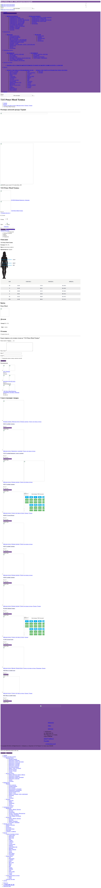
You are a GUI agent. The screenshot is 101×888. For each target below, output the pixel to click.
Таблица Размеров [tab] (7, 233)
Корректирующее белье (16, 42)
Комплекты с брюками (16, 18)
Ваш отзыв (3, 350)
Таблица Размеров (5, 230)
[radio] (8, 219)
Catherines (12, 77)
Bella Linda (13, 74)
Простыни (46, 65)
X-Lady (29, 86)
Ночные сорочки (14, 27)
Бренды (5, 67)
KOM (28, 75)
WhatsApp (90, 3)
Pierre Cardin (31, 85)
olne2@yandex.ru (49, 738)
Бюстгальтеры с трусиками (18, 39)
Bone (11, 75)
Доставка (46, 741)
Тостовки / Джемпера (16, 59)
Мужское (38, 34)
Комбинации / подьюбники (17, 40)
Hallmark (12, 81)
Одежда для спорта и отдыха (45, 70)
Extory (40, 72)
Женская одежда (12, 16)
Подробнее (5, 674)
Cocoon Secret (14, 80)
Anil (28, 71)
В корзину (3, 229)
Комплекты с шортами (16, 23)
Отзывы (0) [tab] (6, 236)
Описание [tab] (11, 231)
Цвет (2, 224)
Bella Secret (13, 72)
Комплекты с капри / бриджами (19, 20)
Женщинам (10, 53)
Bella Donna (31, 72)
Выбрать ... (7, 427)
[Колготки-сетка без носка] (12, 378)
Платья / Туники (14, 28)
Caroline (12, 76)
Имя (2, 353)
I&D (28, 80)
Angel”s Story (13, 71)
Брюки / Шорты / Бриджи (16, 54)
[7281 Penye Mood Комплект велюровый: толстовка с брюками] (12, 388)
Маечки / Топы (13, 43)
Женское (10, 34)
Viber (49, 725)
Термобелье (41, 38)
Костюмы (12, 55)
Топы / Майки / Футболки (17, 60)
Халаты (11, 29)
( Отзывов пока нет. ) (5, 213)
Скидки (5, 91)
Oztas (29, 83)
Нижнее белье (6, 31)
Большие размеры (14, 17)
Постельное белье (36, 65)
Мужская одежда (35, 16)
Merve (29, 77)
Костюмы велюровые (16, 24)
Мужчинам (34, 53)
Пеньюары (12, 45)
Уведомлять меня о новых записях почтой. (12, 358)
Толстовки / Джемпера (40, 58)
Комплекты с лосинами (17, 21)
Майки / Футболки (38, 56)
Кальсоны (41, 36)
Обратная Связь (92, 7)
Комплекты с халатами (16, 22)
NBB (28, 78)
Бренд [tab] (4, 234)
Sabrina (11, 87)
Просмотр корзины (10, 229)
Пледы (21, 65)
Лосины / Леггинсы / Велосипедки (20, 58)
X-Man (29, 87)
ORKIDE (29, 82)
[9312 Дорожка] (12, 368)
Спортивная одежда (8, 50)
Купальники (13, 56)
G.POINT (29, 74)
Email (2, 355)
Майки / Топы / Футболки (17, 26)
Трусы (11, 47)
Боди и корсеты (14, 36)
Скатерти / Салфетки (56, 65)
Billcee (40, 71)
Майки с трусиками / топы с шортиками (22, 44)
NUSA (11, 86)
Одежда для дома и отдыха (9, 13)
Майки (40, 37)
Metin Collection (14, 85)
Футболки (35, 23)
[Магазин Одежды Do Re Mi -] (8, 5)
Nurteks (29, 81)
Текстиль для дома (7, 62)
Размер (2, 219)
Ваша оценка (4, 340)
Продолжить (9, 753)
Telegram (50, 728)
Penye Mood (13, 88)
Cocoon (11, 78)
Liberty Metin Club (15, 82)
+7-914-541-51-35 (93, 5)
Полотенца (26, 65)
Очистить (6, 226)
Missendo (12, 83)
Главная (5, 12)
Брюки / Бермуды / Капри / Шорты (41, 17)
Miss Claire (30, 76)
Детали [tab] (5, 235)
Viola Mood (13, 90)
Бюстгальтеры (13, 38)
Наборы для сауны (13, 65)
